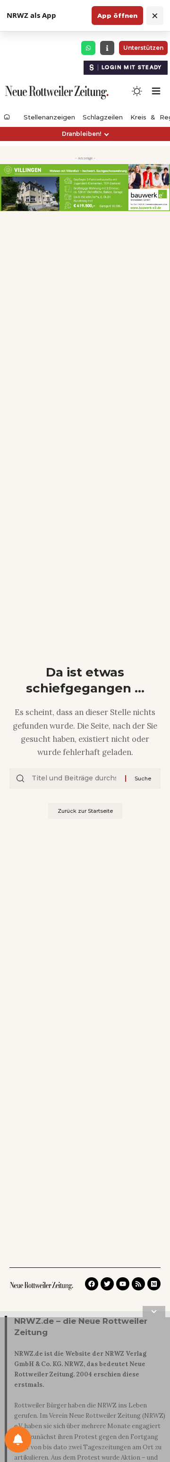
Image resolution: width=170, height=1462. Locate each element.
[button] (85, 134)
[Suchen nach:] (75, 778)
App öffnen (117, 15)
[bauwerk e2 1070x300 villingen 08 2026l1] (85, 187)
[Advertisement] (85, 1391)
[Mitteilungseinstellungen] (18, 1439)
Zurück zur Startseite (85, 811)
